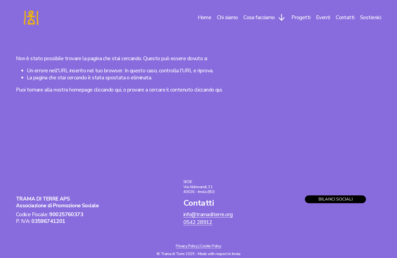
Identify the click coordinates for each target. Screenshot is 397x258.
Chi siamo (227, 17)
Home (204, 17)
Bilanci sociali (335, 199)
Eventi (323, 17)
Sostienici (370, 17)
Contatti (345, 17)
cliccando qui (107, 89)
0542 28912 (197, 222)
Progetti (300, 17)
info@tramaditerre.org (208, 214)
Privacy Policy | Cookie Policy (198, 246)
